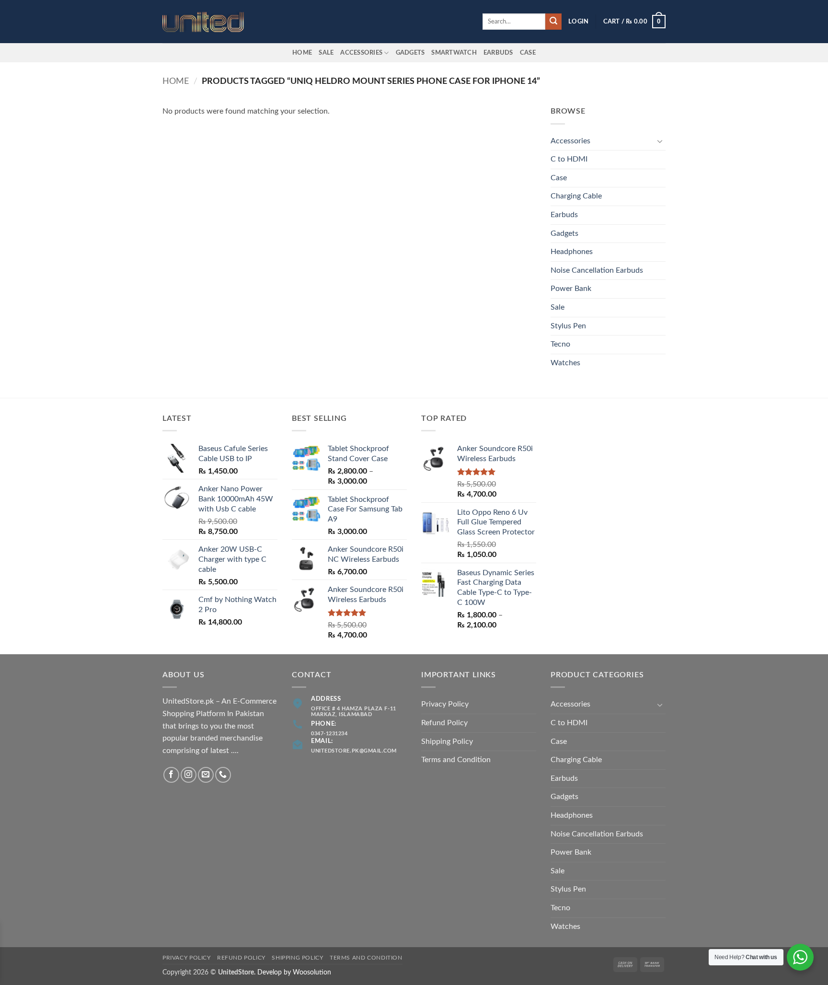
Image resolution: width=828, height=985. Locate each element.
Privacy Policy (445, 704)
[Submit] (553, 21)
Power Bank (571, 288)
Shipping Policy (447, 741)
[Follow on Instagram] (188, 775)
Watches (565, 363)
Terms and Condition (456, 760)
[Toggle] (660, 141)
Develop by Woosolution (294, 972)
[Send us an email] (206, 775)
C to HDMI (569, 159)
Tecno (560, 344)
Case (528, 53)
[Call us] (223, 775)
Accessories (361, 53)
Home (302, 53)
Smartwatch (454, 53)
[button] (578, 21)
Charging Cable (576, 196)
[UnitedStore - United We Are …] (210, 21)
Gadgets (410, 53)
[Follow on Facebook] (171, 775)
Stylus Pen (568, 326)
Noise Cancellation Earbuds (597, 270)
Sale (326, 53)
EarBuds (498, 53)
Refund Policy (444, 723)
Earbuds (564, 215)
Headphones (572, 251)
